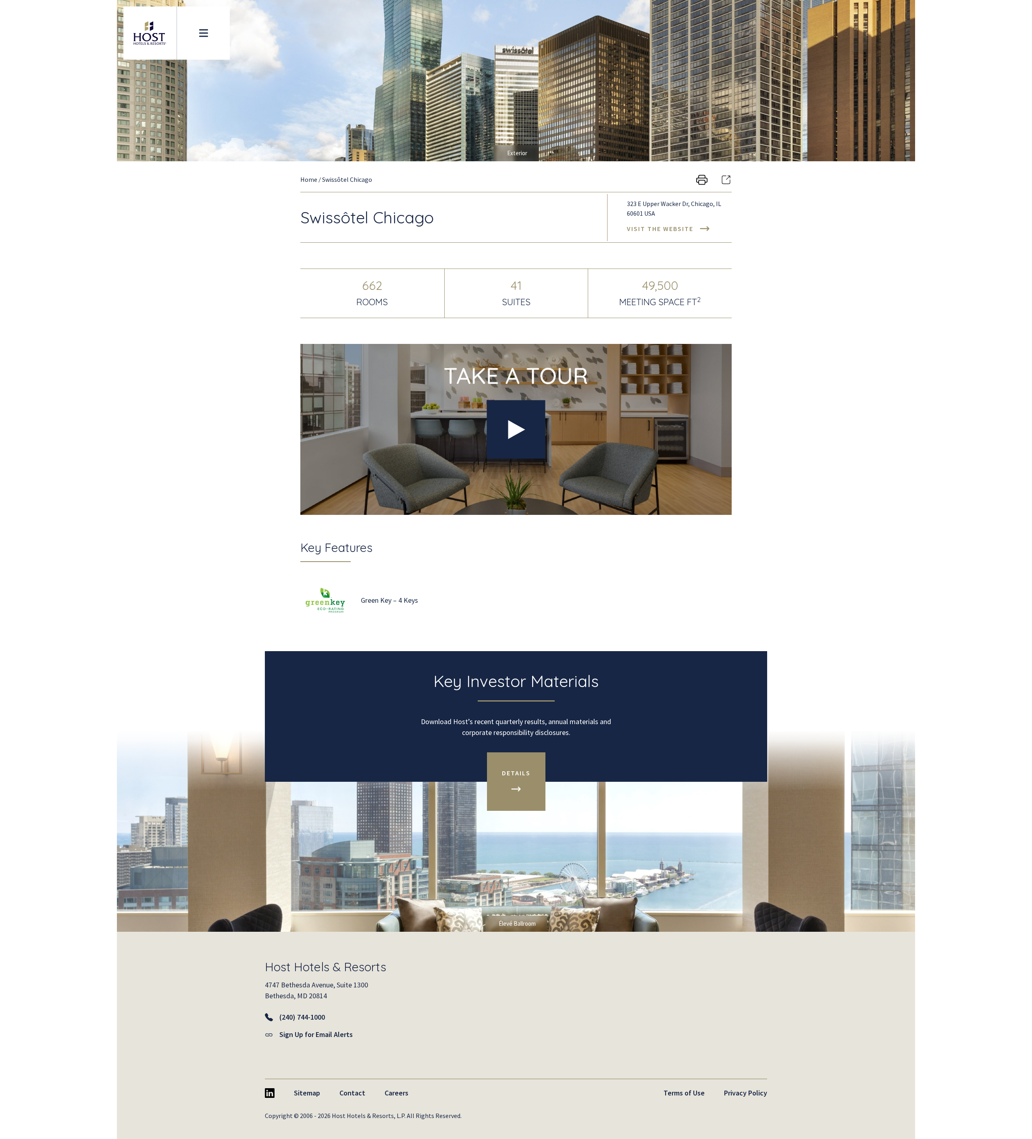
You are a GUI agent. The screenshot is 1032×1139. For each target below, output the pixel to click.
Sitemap (307, 1092)
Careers (396, 1092)
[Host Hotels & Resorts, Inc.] (150, 33)
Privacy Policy (745, 1092)
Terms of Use (684, 1092)
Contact (352, 1092)
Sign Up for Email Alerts (316, 1034)
